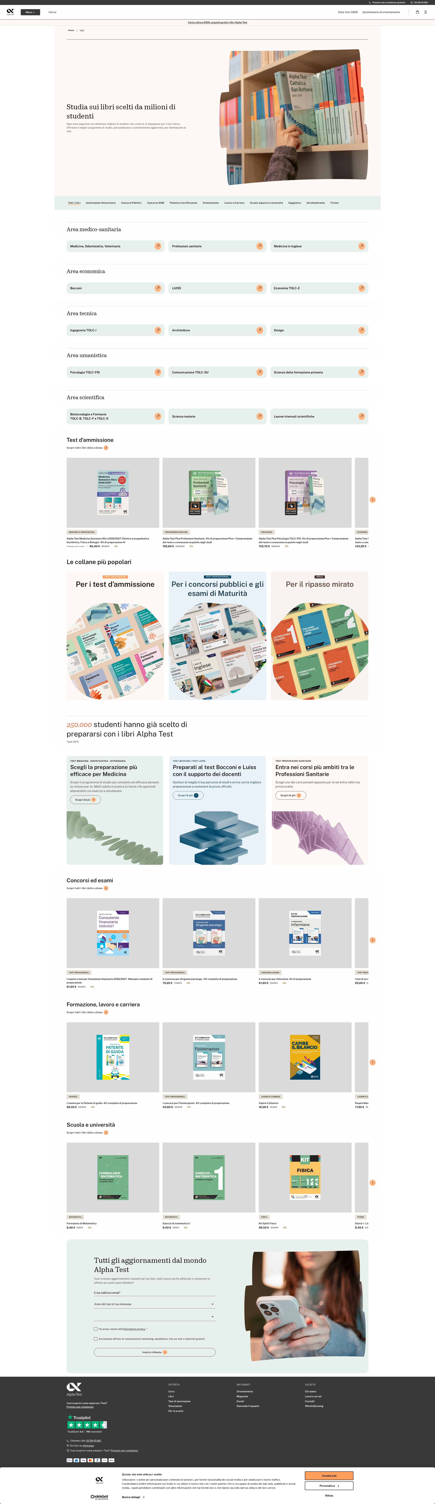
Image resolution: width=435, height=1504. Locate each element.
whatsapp (88, 1445)
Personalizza (327, 1485)
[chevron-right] (373, 500)
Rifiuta (329, 1495)
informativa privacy (134, 1328)
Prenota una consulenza (124, 1450)
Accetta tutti (329, 1475)
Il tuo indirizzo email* (107, 1292)
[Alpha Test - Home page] (10, 12)
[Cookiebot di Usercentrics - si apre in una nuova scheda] (99, 1497)
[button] (417, 12)
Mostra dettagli (131, 1497)
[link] (425, 12)
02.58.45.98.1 (93, 1440)
